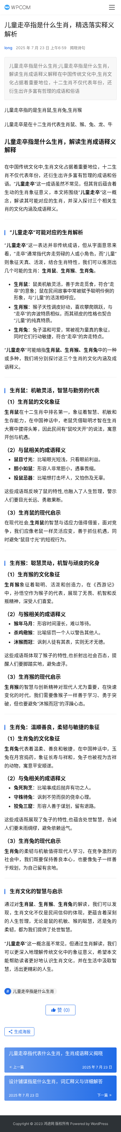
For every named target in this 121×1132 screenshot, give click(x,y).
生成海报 (22, 1031)
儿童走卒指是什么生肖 (33, 991)
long (8, 47)
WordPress (99, 1123)
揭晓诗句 (77, 47)
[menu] (112, 7)
